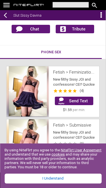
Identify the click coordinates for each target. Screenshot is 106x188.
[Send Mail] (74, 101)
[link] (29, 5)
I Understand (53, 178)
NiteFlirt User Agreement (81, 150)
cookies (58, 154)
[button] (28, 92)
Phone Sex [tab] (51, 52)
